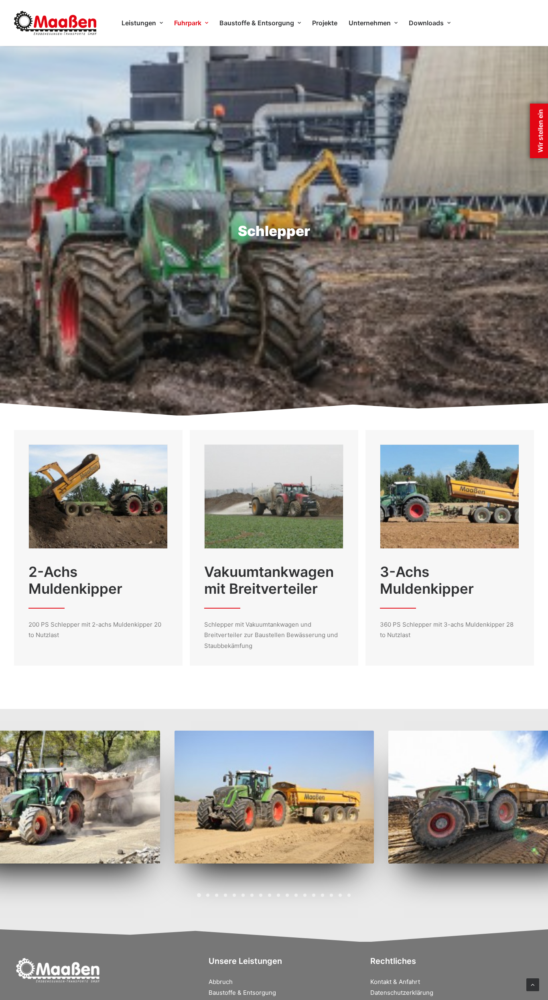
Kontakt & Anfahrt (395, 982)
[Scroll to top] (532, 984)
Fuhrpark (187, 23)
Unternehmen (370, 23)
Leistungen (139, 23)
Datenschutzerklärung (401, 992)
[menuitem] (142, 23)
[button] (199, 895)
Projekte (324, 23)
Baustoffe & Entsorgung (256, 23)
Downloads (426, 23)
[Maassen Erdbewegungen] (55, 23)
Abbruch (221, 982)
